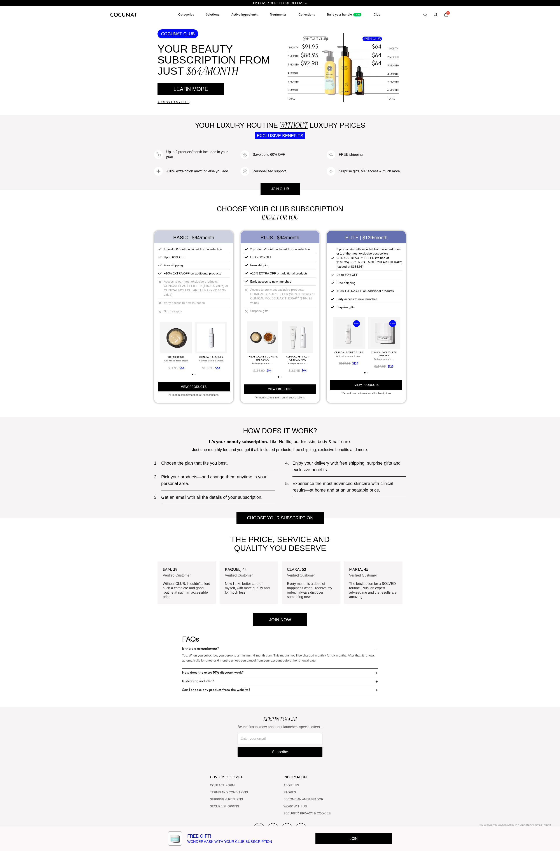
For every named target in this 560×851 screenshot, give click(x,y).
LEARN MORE (190, 88)
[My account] (435, 14)
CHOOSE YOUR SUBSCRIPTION (280, 517)
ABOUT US (291, 785)
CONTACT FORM (222, 785)
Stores (290, 792)
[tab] (192, 374)
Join (354, 838)
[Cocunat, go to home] (123, 15)
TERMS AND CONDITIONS (229, 792)
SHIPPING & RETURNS (226, 799)
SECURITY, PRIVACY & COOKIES (307, 813)
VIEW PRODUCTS (193, 386)
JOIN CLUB (280, 188)
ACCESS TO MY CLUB (173, 102)
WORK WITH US (295, 806)
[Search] (425, 14)
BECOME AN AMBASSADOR (303, 799)
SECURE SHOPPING (224, 806)
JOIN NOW (280, 619)
